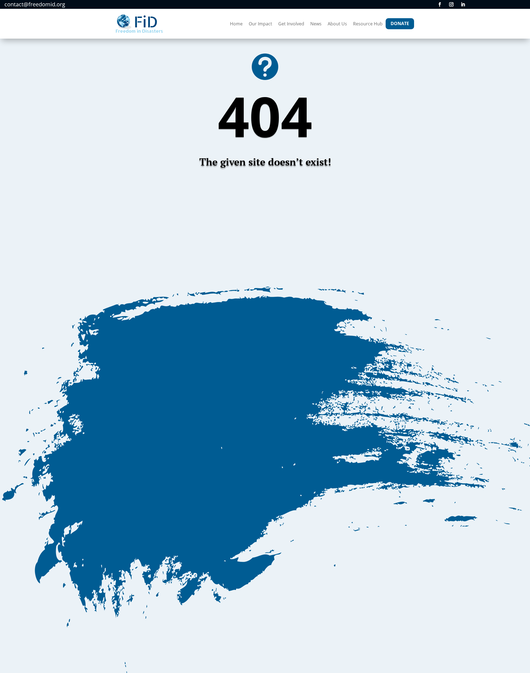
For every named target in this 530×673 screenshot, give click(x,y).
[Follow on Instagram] (451, 4)
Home (236, 24)
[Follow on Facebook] (439, 4)
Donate (400, 23)
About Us (337, 24)
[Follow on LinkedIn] (463, 4)
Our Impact (260, 24)
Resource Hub (368, 24)
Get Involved (291, 24)
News (316, 24)
